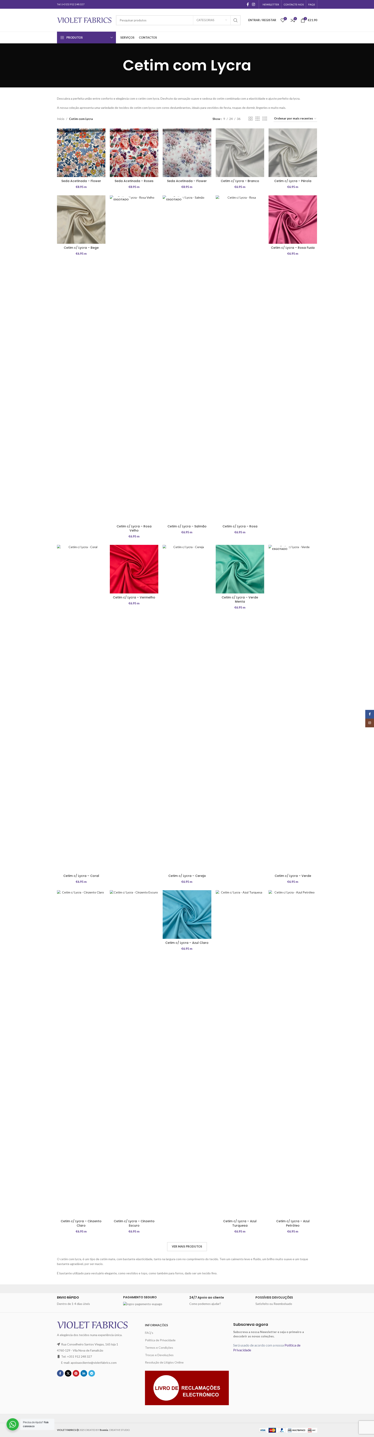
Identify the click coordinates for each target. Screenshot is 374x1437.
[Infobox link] (88, 1301)
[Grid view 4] (264, 118)
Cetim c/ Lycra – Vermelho (134, 597)
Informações (156, 1325)
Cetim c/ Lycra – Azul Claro (187, 943)
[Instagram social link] (253, 4)
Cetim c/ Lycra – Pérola (292, 181)
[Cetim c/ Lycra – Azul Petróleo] (293, 1053)
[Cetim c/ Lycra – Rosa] (240, 358)
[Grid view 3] (257, 118)
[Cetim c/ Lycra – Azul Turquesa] (240, 1053)
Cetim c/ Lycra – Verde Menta (240, 599)
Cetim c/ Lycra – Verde (293, 876)
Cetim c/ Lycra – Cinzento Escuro (134, 1223)
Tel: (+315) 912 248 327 (70, 4)
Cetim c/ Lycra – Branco (240, 181)
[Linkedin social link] (84, 1373)
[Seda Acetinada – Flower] (81, 152)
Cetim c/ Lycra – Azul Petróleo (293, 1223)
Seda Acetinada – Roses (134, 181)
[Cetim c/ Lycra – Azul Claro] (187, 914)
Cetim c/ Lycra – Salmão (187, 526)
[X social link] (68, 1373)
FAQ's (149, 1333)
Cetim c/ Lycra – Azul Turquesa (240, 1223)
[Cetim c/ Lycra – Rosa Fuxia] (293, 219)
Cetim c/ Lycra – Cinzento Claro (81, 1223)
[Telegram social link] (91, 1373)
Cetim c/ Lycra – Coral (81, 876)
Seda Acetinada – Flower (81, 181)
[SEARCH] (236, 20)
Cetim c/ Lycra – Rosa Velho (134, 528)
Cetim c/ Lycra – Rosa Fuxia (293, 247)
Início (60, 119)
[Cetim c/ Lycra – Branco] (240, 152)
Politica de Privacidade (160, 1340)
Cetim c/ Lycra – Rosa (239, 526)
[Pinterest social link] (76, 1373)
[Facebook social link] (247, 4)
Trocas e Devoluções (159, 1355)
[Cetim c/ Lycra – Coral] (81, 708)
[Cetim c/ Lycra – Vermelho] (134, 569)
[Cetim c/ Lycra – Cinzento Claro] (81, 1053)
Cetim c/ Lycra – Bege (81, 247)
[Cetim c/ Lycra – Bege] (81, 219)
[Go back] (117, 65)
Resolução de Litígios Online (164, 1362)
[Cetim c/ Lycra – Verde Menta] (240, 569)
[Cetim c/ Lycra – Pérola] (293, 152)
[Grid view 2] (250, 118)
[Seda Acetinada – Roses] (134, 152)
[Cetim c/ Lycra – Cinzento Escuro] (134, 1053)
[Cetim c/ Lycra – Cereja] (187, 708)
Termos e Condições (159, 1347)
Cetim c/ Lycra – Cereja (187, 876)
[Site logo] (84, 20)
